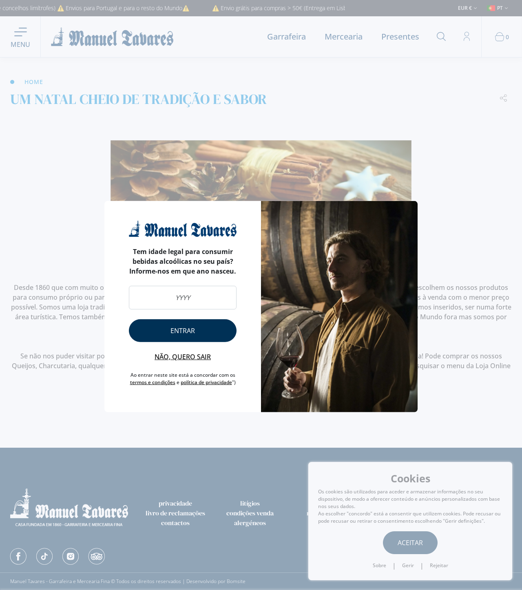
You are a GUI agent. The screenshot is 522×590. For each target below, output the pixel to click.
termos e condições (152, 382)
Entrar (182, 330)
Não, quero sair (183, 356)
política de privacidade (206, 382)
